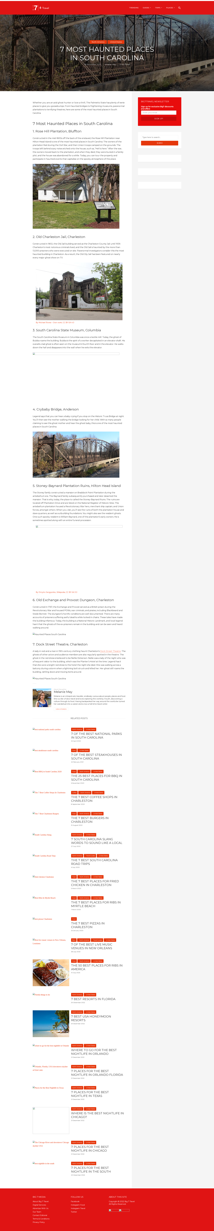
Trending (134, 8)
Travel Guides (90, 856)
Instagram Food (78, 1205)
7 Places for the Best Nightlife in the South (91, 1169)
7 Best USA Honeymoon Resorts (91, 1018)
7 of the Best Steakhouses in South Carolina (96, 756)
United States (116, 42)
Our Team (37, 1212)
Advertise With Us (40, 1208)
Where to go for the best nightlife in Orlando (94, 1052)
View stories (61, 709)
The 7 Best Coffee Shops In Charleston (94, 799)
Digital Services (39, 1205)
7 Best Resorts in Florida (93, 999)
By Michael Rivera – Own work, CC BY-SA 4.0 (55, 322)
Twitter (74, 1212)
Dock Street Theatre (110, 651)
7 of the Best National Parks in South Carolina (96, 735)
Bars (73, 940)
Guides (146, 8)
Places (169, 8)
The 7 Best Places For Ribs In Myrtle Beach (96, 904)
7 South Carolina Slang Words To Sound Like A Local (96, 841)
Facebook (75, 1201)
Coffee (74, 793)
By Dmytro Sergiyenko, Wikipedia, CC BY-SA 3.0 (56, 592)
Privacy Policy (39, 1222)
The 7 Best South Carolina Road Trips (94, 862)
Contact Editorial (40, 1215)
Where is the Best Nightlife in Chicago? (97, 1115)
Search (160, 143)
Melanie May (110, 64)
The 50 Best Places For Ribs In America (97, 967)
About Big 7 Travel (41, 1201)
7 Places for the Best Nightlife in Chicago (90, 1148)
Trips (157, 8)
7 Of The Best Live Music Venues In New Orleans (91, 946)
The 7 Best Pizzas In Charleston (88, 925)
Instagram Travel (78, 1208)
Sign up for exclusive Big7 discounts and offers (157, 107)
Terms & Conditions (41, 1219)
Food (74, 750)
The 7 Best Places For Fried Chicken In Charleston (95, 883)
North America (98, 42)
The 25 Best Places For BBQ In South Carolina (96, 777)
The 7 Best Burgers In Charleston (90, 820)
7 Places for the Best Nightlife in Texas (90, 1094)
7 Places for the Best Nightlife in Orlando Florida (97, 1073)
